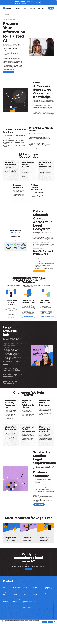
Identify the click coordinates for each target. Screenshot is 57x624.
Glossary (34, 599)
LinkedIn (45, 594)
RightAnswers (5, 601)
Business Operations (16, 589)
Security (24, 596)
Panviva (4, 596)
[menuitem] (19, 8)
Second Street (5, 603)
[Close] (54, 621)
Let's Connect (37, 2)
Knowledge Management (17, 599)
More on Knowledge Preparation (47, 316)
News (34, 596)
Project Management (17, 603)
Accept (50, 621)
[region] (28, 621)
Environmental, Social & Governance (27, 602)
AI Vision (24, 599)
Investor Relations (26, 605)
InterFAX (4, 594)
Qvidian (4, 599)
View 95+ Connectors (11, 317)
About (24, 589)
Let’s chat (28, 569)
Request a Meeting (8, 72)
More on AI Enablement (28, 316)
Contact (34, 601)
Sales (14, 606)
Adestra (4, 589)
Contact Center (16, 592)
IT (13, 596)
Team (24, 592)
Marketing (15, 601)
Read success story (39, 271)
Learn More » (9, 621)
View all (4, 606)
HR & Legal (15, 594)
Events (34, 589)
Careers (24, 594)
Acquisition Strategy (27, 607)
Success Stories (36, 592)
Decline (44, 621)
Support (34, 603)
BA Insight (5, 592)
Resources (35, 594)
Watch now (5, 364)
